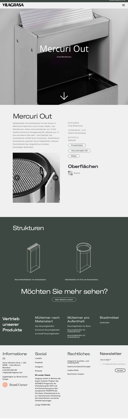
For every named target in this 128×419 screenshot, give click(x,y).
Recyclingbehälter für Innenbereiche (76, 336)
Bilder (74, 156)
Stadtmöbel (104, 323)
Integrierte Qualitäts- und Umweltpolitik (78, 362)
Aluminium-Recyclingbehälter (47, 330)
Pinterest (38, 371)
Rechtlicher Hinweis (75, 374)
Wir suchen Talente (42, 375)
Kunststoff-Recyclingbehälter (47, 334)
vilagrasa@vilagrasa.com (12, 372)
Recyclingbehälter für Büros (79, 326)
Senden (120, 370)
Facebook (39, 362)
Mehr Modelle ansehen (64, 300)
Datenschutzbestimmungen (79, 367)
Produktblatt (77, 145)
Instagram (39, 367)
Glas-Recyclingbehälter (44, 326)
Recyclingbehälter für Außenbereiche (76, 331)
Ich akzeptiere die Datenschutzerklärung (114, 364)
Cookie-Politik (72, 370)
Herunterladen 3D (79, 150)
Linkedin (38, 358)
